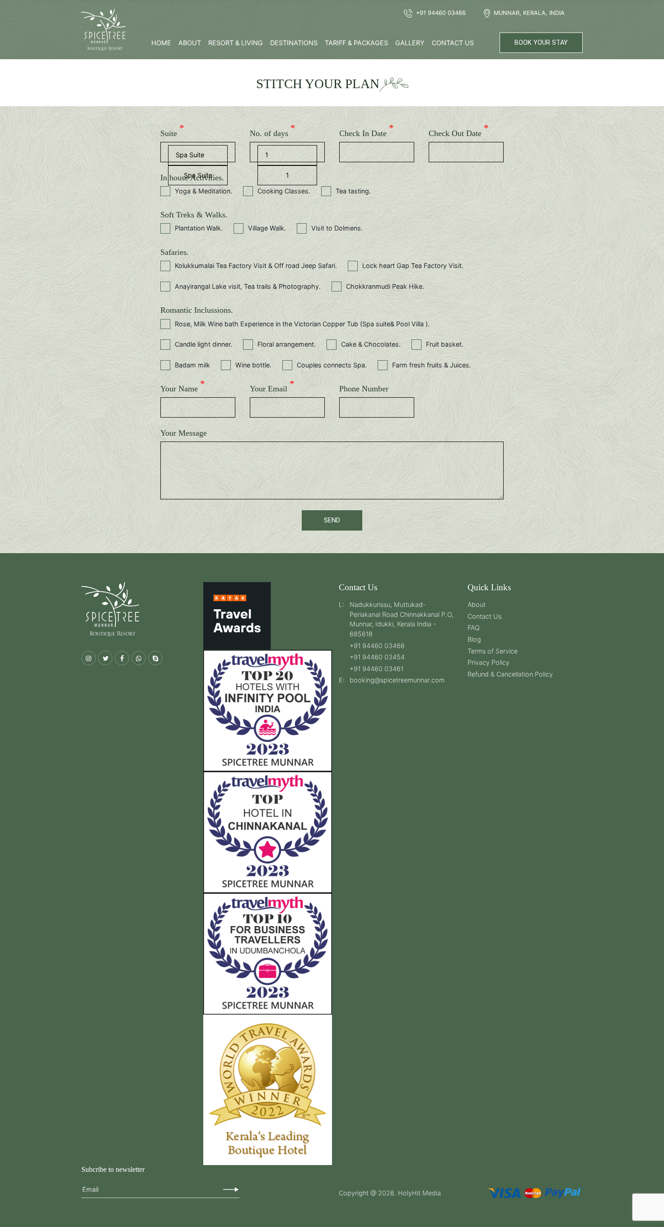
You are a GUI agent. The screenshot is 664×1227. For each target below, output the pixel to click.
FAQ (474, 627)
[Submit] (230, 1189)
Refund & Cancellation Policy (510, 674)
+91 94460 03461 (376, 668)
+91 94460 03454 (377, 657)
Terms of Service (493, 651)
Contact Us (453, 43)
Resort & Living (235, 43)
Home (161, 43)
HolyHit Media (419, 1193)
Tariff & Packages (356, 43)
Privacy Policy (489, 662)
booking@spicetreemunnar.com (397, 680)
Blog (474, 639)
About (189, 43)
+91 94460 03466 (377, 645)
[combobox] (198, 175)
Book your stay (541, 43)
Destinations (294, 43)
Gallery (410, 43)
